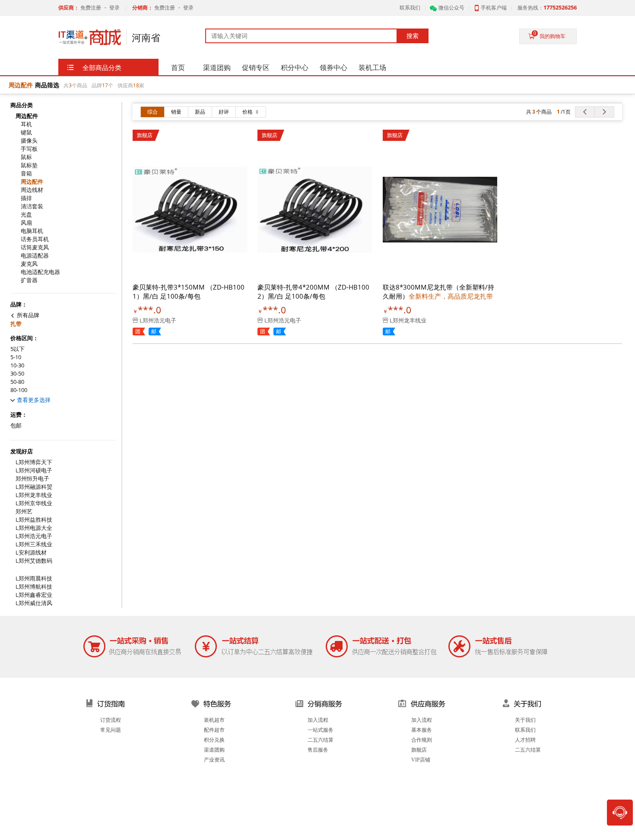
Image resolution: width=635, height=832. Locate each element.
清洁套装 (32, 206)
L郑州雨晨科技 (34, 578)
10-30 (17, 365)
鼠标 (26, 157)
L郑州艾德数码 (34, 561)
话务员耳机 (35, 239)
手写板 (29, 149)
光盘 (26, 214)
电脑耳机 (32, 231)
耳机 (26, 124)
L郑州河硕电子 (34, 470)
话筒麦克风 (35, 247)
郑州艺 (24, 511)
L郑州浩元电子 (34, 536)
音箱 (26, 173)
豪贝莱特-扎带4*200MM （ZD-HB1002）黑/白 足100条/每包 (313, 291)
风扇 (26, 223)
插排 (26, 198)
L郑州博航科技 (34, 586)
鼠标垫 (29, 165)
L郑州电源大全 (34, 528)
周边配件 (32, 182)
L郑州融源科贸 (34, 487)
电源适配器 (35, 255)
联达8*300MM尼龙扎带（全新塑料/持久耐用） (438, 291)
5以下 (17, 349)
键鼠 (26, 132)
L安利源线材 (31, 552)
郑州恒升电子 (32, 478)
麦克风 (29, 264)
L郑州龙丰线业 (34, 495)
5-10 (15, 357)
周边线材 (32, 190)
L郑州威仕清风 (34, 603)
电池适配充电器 (40, 272)
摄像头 (29, 140)
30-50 (17, 373)
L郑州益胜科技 (34, 519)
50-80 (17, 382)
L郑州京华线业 (34, 503)
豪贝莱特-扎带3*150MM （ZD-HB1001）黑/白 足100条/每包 (188, 291)
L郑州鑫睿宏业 (34, 595)
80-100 (18, 390)
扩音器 (29, 280)
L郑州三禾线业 (34, 544)
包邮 (16, 425)
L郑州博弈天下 (34, 462)
